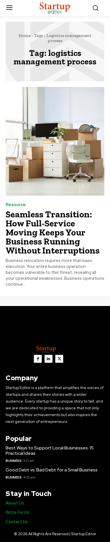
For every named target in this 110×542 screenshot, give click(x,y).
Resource (16, 205)
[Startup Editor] (55, 8)
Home (24, 35)
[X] (59, 359)
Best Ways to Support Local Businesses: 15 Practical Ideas (50, 450)
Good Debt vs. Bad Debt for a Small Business (52, 470)
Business (13, 460)
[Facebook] (38, 359)
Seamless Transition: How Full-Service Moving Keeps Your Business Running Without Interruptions (53, 232)
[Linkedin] (48, 359)
